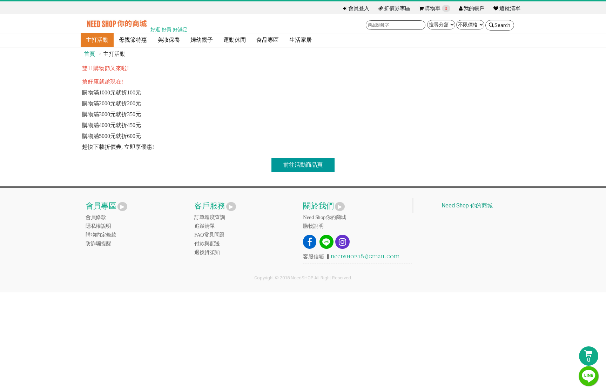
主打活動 (97, 40)
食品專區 (267, 40)
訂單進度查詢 (209, 217)
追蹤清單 (204, 226)
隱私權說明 (98, 226)
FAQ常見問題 (209, 235)
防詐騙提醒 (98, 243)
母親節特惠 (133, 40)
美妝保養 (168, 40)
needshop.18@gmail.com (365, 256)
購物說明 (313, 226)
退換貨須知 (207, 252)
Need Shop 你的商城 (467, 205)
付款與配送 (207, 243)
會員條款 (96, 217)
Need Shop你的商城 (324, 217)
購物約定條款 (101, 235)
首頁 (89, 54)
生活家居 (300, 40)
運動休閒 (234, 40)
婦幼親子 (201, 40)
